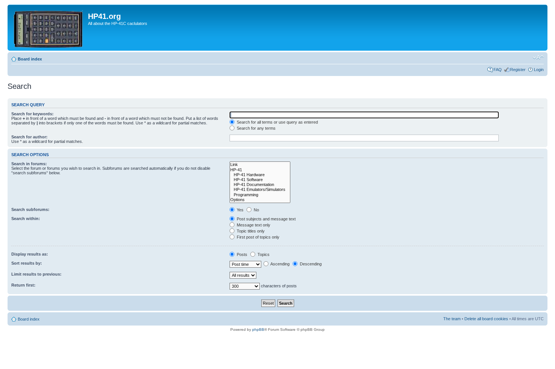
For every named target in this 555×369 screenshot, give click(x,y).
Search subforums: (30, 209)
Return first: (23, 285)
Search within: (25, 218)
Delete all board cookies (486, 318)
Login (539, 69)
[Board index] (48, 27)
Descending (310, 264)
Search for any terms (256, 128)
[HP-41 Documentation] (260, 184)
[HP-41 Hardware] (260, 174)
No (256, 210)
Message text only (253, 225)
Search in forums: (29, 163)
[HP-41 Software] (260, 179)
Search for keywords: (32, 114)
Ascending (280, 264)
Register (518, 69)
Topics (263, 254)
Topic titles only (250, 231)
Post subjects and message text (266, 219)
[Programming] (260, 194)
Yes (240, 210)
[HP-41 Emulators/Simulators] (260, 189)
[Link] (260, 164)
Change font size (538, 57)
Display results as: (29, 254)
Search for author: (29, 137)
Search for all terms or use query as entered (277, 122)
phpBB (258, 329)
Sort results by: (26, 263)
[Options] (260, 199)
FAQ (497, 69)
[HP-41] (260, 169)
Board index (30, 59)
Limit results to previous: (36, 274)
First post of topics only (257, 237)
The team (452, 318)
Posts (241, 254)
